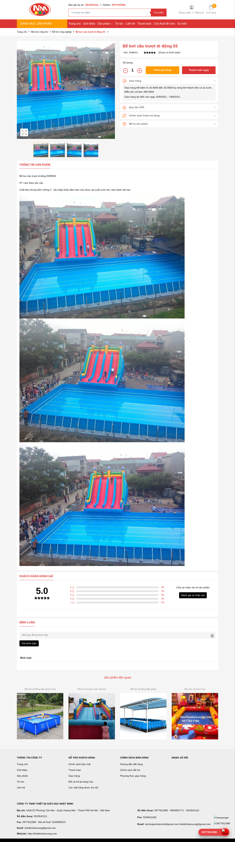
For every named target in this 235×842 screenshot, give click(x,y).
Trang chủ (74, 23)
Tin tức (119, 23)
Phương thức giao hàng (133, 775)
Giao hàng (74, 775)
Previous (20, 89)
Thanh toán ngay (199, 70)
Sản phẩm (104, 23)
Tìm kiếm (159, 12)
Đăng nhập (185, 12)
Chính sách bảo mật (79, 764)
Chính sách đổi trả (130, 770)
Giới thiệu (89, 23)
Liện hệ (130, 23)
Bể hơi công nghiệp (62, 32)
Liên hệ (21, 787)
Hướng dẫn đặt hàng (131, 764)
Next (111, 89)
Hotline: (114, 4)
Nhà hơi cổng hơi (39, 32)
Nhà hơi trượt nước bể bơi (91, 689)
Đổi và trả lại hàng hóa (80, 781)
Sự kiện (182, 23)
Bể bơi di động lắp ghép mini (40, 689)
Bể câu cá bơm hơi (195, 689)
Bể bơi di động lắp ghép (143, 689)
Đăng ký (199, 12)
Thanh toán (144, 23)
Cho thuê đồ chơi (164, 23)
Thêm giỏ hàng (162, 70)
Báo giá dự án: (83, 4)
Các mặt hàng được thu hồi (83, 787)
